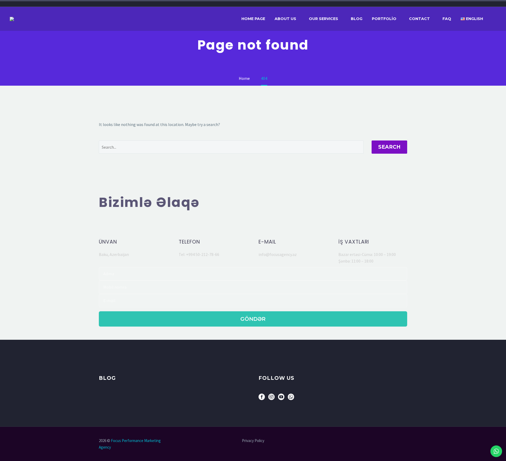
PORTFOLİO (384, 18)
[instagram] (271, 399)
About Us (285, 18)
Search (389, 147)
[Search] (496, 19)
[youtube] (281, 399)
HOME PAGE (253, 18)
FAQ (446, 18)
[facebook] (262, 399)
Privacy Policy (253, 441)
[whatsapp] (291, 399)
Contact (419, 18)
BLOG (356, 18)
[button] (133, 225)
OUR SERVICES (323, 18)
